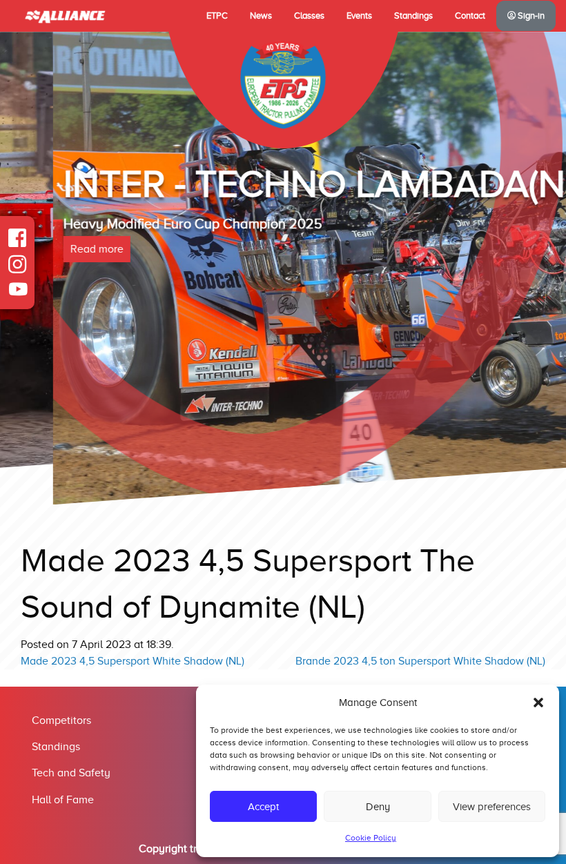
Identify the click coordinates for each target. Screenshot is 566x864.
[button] (538, 702)
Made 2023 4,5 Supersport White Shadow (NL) (132, 661)
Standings (413, 16)
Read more (43, 249)
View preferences (492, 806)
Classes (309, 16)
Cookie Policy (370, 838)
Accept (263, 806)
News (261, 16)
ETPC (217, 16)
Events (359, 16)
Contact (470, 16)
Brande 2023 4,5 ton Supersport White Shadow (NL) (420, 661)
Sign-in (530, 16)
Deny (378, 806)
